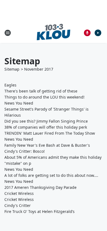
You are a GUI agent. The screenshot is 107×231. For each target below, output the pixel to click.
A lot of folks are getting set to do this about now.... (51, 175)
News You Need (18, 103)
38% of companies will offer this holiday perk (45, 127)
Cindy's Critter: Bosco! (24, 151)
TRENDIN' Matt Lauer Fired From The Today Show (49, 133)
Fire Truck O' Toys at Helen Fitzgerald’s (39, 211)
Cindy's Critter (17, 205)
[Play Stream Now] (98, 33)
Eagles (10, 85)
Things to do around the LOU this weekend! (44, 97)
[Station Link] (54, 33)
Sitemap (11, 69)
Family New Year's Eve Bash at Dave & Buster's (47, 145)
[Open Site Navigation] (7, 33)
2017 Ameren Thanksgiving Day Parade (40, 187)
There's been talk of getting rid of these (40, 91)
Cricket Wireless (19, 193)
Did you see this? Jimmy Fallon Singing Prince (46, 121)
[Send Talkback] (87, 33)
